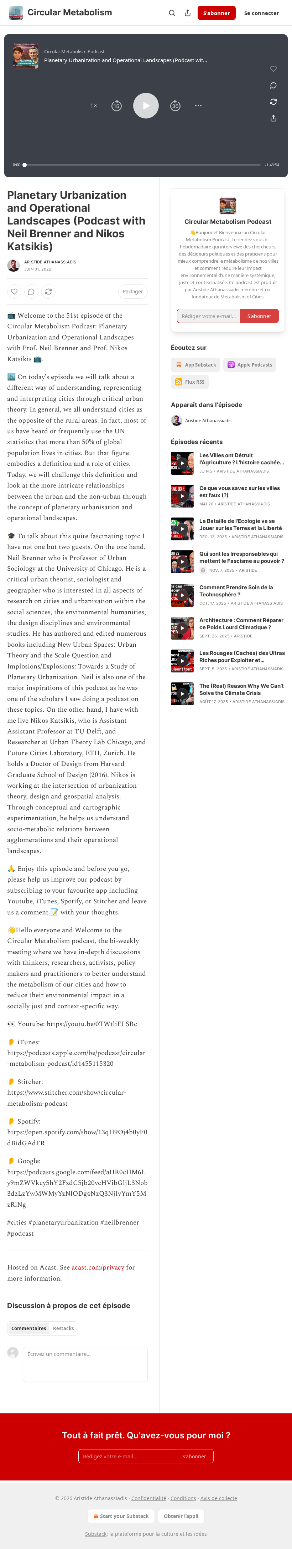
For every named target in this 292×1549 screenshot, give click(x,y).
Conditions (183, 1498)
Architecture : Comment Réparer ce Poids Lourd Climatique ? (241, 624)
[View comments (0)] (273, 85)
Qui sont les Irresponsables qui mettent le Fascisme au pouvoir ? (241, 557)
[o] (182, 463)
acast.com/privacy (98, 1267)
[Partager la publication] (188, 13)
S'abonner (216, 12)
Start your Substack (124, 1516)
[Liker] (14, 291)
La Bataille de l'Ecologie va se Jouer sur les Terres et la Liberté (240, 524)
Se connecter (261, 12)
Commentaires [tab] (28, 1328)
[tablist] (42, 1328)
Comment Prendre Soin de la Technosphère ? (236, 591)
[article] (228, 463)
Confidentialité (148, 1498)
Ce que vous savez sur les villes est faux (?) (239, 492)
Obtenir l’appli (181, 1516)
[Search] (172, 13)
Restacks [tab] (63, 1328)
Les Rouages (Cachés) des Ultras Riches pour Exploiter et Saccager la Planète (242, 657)
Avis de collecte (218, 1498)
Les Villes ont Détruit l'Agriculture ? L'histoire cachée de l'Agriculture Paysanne (239, 459)
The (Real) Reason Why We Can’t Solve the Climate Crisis (241, 689)
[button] (93, 105)
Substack (95, 1533)
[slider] (143, 164)
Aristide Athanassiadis (50, 261)
